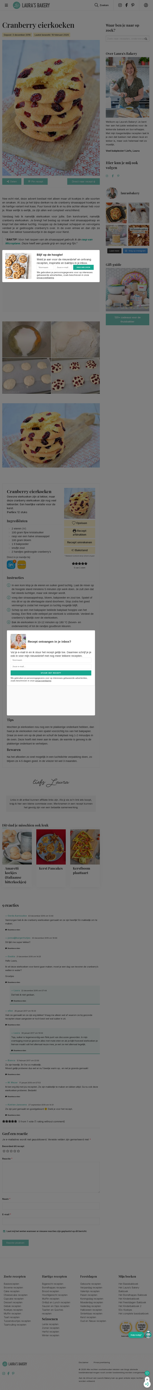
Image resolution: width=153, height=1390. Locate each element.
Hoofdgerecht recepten (55, 1294)
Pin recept (37, 181)
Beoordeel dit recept (13, 1146)
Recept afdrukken (79, 532)
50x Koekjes (125, 1309)
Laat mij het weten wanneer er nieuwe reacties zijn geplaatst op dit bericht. (47, 1231)
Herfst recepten (50, 1331)
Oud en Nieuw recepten (93, 1320)
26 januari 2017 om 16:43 (25, 1011)
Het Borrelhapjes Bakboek (132, 1294)
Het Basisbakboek (128, 1283)
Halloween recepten (91, 1309)
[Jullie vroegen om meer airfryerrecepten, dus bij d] (116, 213)
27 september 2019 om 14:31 (41, 1105)
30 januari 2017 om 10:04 (32, 1033)
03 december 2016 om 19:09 (44, 938)
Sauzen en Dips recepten (55, 1306)
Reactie (7, 1158)
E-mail (6, 1214)
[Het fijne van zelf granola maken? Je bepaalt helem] (138, 235)
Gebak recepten (12, 1306)
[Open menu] (6, 5)
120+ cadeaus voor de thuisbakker (127, 319)
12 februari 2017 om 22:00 (28, 1060)
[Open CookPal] (148, 1335)
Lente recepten (50, 1324)
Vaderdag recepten (90, 1306)
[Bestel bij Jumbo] (21, 565)
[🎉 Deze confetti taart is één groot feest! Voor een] (116, 235)
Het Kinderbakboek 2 (129, 1306)
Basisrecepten (11, 1283)
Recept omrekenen (79, 542)
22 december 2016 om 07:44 (34, 990)
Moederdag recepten (91, 1302)
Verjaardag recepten (91, 1287)
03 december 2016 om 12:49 (40, 916)
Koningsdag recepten (91, 1298)
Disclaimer (83, 1362)
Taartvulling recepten (15, 1324)
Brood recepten (50, 1291)
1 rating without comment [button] (49, 1121)
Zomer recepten (50, 1327)
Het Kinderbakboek (128, 1298)
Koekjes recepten (13, 1309)
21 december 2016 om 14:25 (29, 956)
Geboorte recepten (90, 1283)
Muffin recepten (12, 1313)
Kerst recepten (88, 1317)
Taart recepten (12, 1317)
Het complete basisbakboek (133, 1313)
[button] (73, 563)
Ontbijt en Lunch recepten (56, 1302)
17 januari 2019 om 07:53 (30, 1083)
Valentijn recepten (90, 1291)
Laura (17, 990)
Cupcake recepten (14, 1298)
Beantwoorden (14, 930)
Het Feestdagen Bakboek (132, 1302)
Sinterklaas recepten (91, 1313)
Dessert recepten (13, 1302)
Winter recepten (50, 1335)
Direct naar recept (82, 181)
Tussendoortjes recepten (17, 1320)
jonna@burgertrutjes (19, 938)
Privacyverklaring (102, 1362)
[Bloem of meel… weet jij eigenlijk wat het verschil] (138, 213)
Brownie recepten (13, 1287)
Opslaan (81, 523)
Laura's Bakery (31, 5)
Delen (13, 181)
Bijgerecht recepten (52, 1283)
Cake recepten (12, 1291)
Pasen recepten (88, 1294)
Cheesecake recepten (15, 1294)
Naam (6, 1199)
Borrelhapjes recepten (54, 1287)
